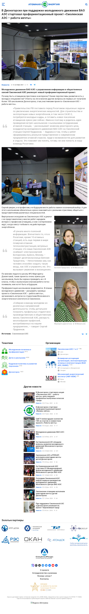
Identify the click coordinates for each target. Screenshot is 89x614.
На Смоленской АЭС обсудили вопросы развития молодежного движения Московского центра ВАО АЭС (50, 445)
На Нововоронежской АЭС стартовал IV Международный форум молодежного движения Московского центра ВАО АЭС (49, 469)
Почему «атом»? (44, 576)
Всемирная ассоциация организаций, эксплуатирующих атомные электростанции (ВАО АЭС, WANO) (72, 361)
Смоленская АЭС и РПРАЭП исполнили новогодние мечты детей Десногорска (48, 457)
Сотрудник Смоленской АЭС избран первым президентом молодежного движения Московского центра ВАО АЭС (49, 481)
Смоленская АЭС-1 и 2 (68, 349)
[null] (31, 85)
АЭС (61, 352)
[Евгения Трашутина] (70, 241)
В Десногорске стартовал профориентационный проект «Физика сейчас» (48, 409)
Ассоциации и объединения (70, 368)
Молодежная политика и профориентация (20, 350)
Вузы (62, 379)
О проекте (44, 570)
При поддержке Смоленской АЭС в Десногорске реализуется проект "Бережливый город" (50, 506)
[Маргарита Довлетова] (70, 297)
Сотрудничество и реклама (44, 573)
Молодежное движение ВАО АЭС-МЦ (50, 433)
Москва (63, 381)
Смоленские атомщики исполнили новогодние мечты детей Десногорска (50, 493)
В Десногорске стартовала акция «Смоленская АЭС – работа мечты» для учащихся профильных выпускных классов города (50, 396)
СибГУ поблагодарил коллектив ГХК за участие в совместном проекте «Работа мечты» (49, 421)
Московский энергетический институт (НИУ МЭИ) (71, 375)
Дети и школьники (17, 358)
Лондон (63, 370)
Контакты (44, 579)
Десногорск (14, 372)
